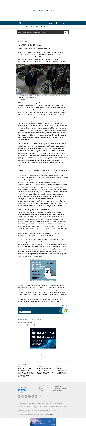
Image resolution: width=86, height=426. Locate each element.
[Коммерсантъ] (19, 23)
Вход (60, 23)
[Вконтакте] (22, 396)
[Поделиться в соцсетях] (66, 41)
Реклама (40, 390)
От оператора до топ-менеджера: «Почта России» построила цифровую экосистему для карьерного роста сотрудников (26, 373)
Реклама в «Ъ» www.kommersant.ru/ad (43, 10)
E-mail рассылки (57, 390)
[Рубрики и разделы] (66, 23)
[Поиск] (63, 23)
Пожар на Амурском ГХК (55, 27)
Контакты (40, 388)
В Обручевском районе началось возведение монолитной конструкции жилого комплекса (65, 372)
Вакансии (40, 392)
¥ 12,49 (36, 27)
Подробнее (52, 414)
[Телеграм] (19, 396)
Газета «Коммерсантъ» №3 (25, 319)
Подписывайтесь (25, 312)
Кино (30, 325)
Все (28, 364)
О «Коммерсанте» (43, 385)
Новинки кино (21, 37)
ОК (66, 32)
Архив (39, 386)
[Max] (36, 396)
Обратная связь (57, 386)
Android (55, 385)
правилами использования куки (42, 32)
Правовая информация (59, 388)
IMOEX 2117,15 (42, 27)
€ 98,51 (31, 27)
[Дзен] (26, 396)
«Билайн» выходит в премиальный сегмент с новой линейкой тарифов (45, 372)
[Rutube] (32, 396)
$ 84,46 (26, 27)
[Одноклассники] (29, 396)
